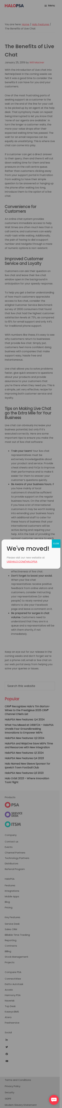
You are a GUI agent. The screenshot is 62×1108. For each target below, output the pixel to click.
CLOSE (56, 543)
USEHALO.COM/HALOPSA (22, 561)
